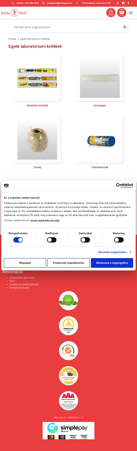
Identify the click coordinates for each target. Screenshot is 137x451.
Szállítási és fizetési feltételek (24, 284)
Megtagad (25, 262)
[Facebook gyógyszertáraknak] (128, 3)
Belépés (111, 15)
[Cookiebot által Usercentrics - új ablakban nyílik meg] (118, 185)
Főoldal (12, 39)
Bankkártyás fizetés (19, 287)
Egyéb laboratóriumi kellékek (35, 39)
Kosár (121, 15)
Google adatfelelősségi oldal (44, 220)
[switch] (51, 240)
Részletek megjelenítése (112, 252)
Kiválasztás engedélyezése (68, 262)
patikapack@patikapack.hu (59, 3)
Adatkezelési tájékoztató (21, 277)
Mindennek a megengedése (112, 262)
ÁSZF (12, 281)
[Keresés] (125, 27)
